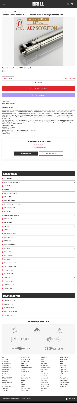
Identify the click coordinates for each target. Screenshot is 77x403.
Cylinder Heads (9, 208)
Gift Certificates (10, 233)
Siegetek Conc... (64, 357)
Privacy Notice (9, 308)
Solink (61, 363)
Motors (7, 248)
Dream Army (5, 388)
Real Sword (44, 380)
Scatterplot (44, 388)
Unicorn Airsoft (64, 380)
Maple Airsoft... (25, 390)
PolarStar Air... (45, 376)
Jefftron (23, 374)
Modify (42, 361)
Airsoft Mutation (6, 367)
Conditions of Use (10, 311)
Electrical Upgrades (11, 215)
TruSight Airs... (64, 378)
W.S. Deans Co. (64, 382)
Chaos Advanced (7, 382)
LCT (22, 382)
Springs (7, 277)
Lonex (23, 384)
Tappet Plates (9, 285)
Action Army (5, 361)
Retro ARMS (44, 382)
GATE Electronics (26, 367)
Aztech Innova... (7, 374)
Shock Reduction (10, 266)
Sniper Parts (8, 270)
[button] (72, 4)
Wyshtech (63, 386)
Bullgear (4, 380)
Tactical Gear (9, 281)
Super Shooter (64, 371)
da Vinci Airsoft (6, 386)
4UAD (3, 357)
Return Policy (9, 304)
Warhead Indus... (65, 384)
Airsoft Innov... (6, 365)
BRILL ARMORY (7, 378)
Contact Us (8, 315)
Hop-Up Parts (8, 237)
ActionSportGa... (7, 363)
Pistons (7, 259)
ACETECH (5, 359)
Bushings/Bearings (10, 193)
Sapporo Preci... (45, 386)
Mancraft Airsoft (25, 388)
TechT (61, 376)
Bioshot (4, 376)
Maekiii (23, 386)
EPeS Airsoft (25, 361)
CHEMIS (4, 384)
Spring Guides (9, 274)
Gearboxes (8, 222)
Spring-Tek (63, 367)
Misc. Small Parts (10, 244)
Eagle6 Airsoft (25, 357)
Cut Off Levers (9, 200)
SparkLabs (63, 365)
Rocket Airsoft (45, 384)
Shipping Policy (9, 300)
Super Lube (63, 369)
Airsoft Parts (5, 369)
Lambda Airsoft (25, 378)
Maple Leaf (44, 357)
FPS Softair (24, 365)
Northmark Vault (45, 367)
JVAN (23, 376)
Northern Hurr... (45, 365)
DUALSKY (5, 390)
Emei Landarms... (26, 359)
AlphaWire (5, 371)
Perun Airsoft (44, 374)
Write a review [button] (26, 153)
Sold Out (38, 82)
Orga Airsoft (44, 369)
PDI (42, 371)
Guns (6, 230)
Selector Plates (10, 262)
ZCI (61, 388)
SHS (42, 390)
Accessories (8, 178)
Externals (8, 219)
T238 (61, 374)
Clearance (8, 197)
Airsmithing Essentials (12, 182)
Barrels (7, 189)
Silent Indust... (64, 359)
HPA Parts (7, 241)
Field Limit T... (25, 363)
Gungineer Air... (25, 371)
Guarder (23, 369)
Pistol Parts (8, 251)
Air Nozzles (8, 186)
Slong (61, 361)
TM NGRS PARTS (9, 288)
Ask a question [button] (51, 153)
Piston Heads (8, 255)
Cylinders (7, 211)
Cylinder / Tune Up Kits (12, 204)
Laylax (23, 380)
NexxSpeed (44, 363)
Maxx (42, 359)
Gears (6, 226)
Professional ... (45, 378)
